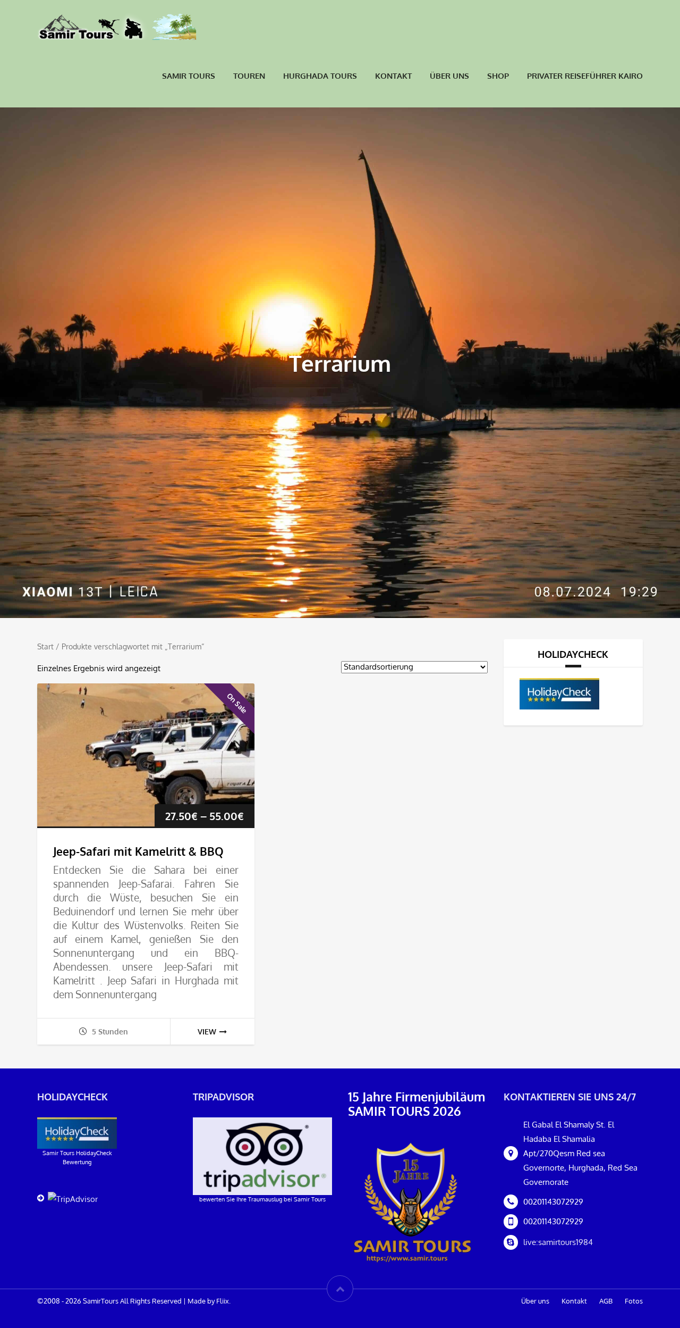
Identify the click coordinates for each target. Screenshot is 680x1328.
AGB (606, 1301)
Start (45, 646)
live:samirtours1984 (558, 1242)
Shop (498, 76)
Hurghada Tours (320, 76)
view (207, 1031)
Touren (249, 76)
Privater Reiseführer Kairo (585, 76)
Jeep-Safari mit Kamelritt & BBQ (138, 851)
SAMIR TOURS (188, 76)
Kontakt (393, 76)
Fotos (634, 1301)
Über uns (449, 76)
